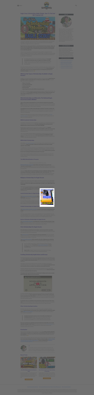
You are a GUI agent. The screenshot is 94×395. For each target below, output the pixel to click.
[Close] (53, 190)
